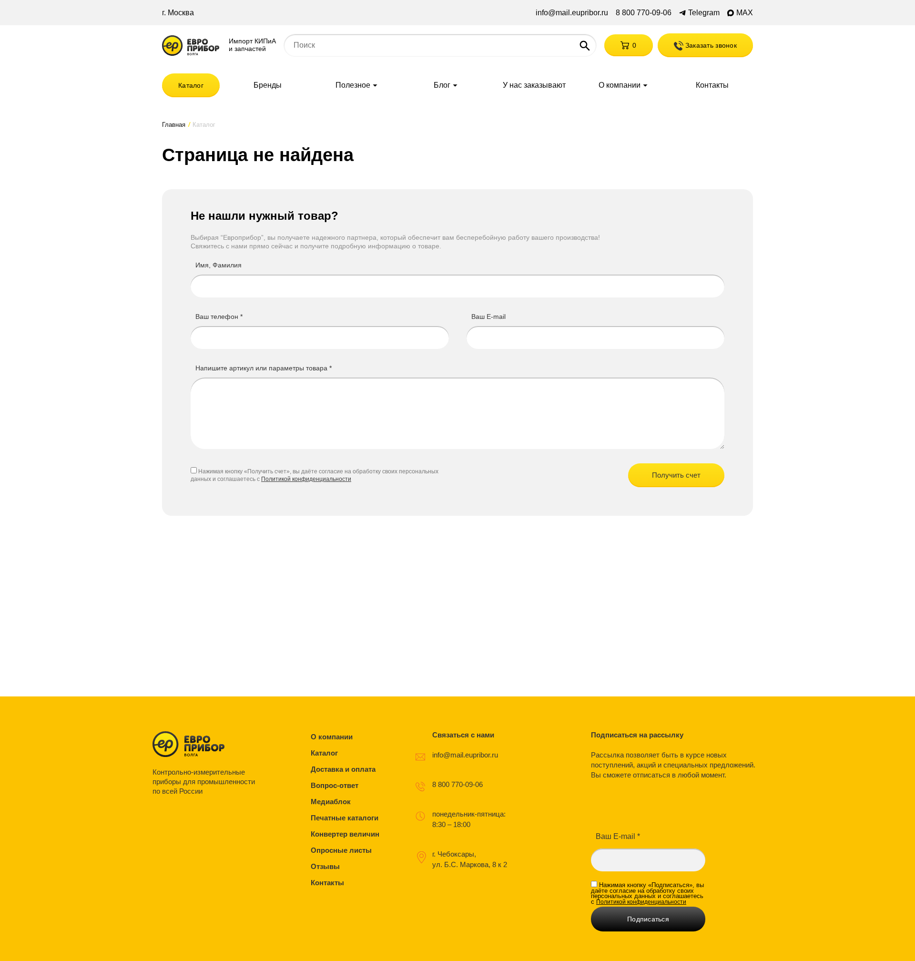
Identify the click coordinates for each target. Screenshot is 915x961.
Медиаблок (331, 801)
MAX (744, 13)
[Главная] (190, 45)
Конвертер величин (345, 834)
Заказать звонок (710, 45)
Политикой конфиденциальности (306, 479)
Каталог (190, 85)
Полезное (353, 85)
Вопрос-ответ (334, 785)
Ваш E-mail (488, 316)
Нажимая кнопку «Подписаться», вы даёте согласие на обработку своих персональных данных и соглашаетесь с (647, 893)
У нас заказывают (534, 85)
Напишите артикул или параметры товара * (263, 368)
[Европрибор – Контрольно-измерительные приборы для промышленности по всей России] (206, 744)
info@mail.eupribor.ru (572, 13)
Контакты (712, 85)
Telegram (704, 13)
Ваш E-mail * (618, 836)
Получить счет (676, 475)
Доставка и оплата (343, 769)
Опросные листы (341, 850)
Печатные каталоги (344, 818)
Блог (442, 85)
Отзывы (325, 866)
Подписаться (648, 919)
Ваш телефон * (219, 316)
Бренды (268, 85)
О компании (619, 85)
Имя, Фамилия (218, 265)
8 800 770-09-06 (643, 13)
